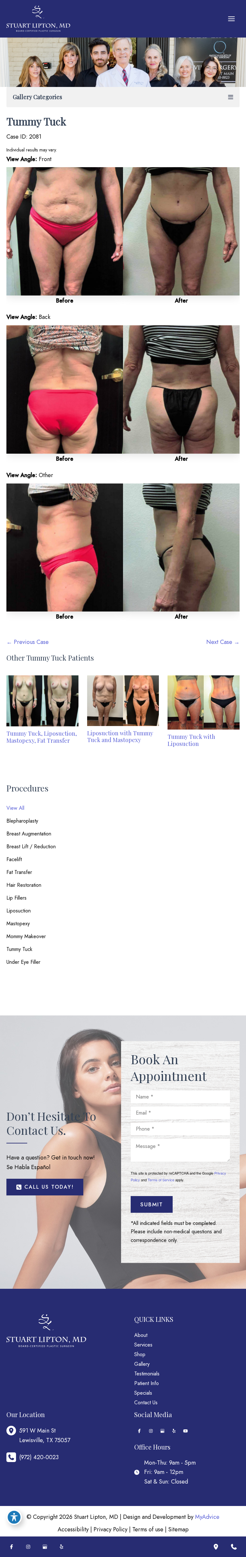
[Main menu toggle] (231, 19)
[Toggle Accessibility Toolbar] (14, 1517)
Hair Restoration (23, 885)
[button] (44, 1187)
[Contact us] (234, 1546)
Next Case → (223, 642)
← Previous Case (27, 642)
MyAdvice (207, 1517)
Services (143, 1344)
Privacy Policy (110, 1529)
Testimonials (147, 1373)
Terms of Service (161, 1179)
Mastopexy (18, 923)
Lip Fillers (16, 898)
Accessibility (73, 1529)
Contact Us (146, 1402)
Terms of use (147, 1529)
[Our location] (216, 1546)
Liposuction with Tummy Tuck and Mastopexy (120, 736)
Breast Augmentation (28, 833)
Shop (139, 1354)
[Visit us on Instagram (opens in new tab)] (151, 1431)
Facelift (14, 859)
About (140, 1335)
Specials (143, 1393)
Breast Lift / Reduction (31, 846)
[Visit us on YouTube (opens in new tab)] (185, 1431)
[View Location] (12, 1431)
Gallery (142, 1364)
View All (15, 808)
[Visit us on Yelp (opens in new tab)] (174, 1431)
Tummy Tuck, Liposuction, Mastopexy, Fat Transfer (41, 737)
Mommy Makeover (26, 936)
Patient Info (146, 1383)
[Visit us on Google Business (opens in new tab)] (162, 1431)
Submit (151, 1204)
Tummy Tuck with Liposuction (191, 740)
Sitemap (178, 1529)
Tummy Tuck (19, 949)
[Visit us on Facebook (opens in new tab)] (139, 1431)
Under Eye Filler (23, 962)
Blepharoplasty (22, 821)
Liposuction (18, 910)
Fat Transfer (19, 872)
